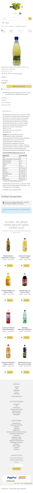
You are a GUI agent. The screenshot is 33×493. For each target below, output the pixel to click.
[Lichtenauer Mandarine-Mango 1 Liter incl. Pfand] (8, 351)
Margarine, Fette (16, 437)
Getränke (16, 426)
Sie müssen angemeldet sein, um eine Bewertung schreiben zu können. (16, 203)
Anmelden (15, 13)
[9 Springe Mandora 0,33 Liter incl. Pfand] (8, 279)
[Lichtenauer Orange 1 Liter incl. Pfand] (25, 245)
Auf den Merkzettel (6, 102)
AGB (16, 406)
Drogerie (16, 447)
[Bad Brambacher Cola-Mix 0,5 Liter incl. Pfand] (25, 351)
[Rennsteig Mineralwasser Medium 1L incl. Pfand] (25, 317)
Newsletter (16, 414)
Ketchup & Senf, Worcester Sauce (16, 432)
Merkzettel (16, 393)
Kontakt (16, 387)
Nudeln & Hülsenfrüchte (16, 440)
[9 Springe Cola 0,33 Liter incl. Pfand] (25, 279)
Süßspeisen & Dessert (16, 442)
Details (10, 265)
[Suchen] (30, 18)
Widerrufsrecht (16, 411)
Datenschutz (16, 407)
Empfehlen (4, 100)
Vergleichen (4, 98)
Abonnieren (16, 468)
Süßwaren (16, 444)
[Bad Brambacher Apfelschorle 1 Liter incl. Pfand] (8, 245)
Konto (16, 392)
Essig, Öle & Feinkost (17, 425)
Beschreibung (7, 111)
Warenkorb (16, 390)
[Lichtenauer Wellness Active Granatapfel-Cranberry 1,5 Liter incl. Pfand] (8, 317)
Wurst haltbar (17, 446)
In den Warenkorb (19, 86)
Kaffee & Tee (16, 430)
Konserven (17, 435)
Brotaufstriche (16, 423)
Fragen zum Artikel (6, 105)
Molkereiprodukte (17, 439)
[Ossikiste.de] (16, 6)
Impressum (16, 404)
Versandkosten (28, 483)
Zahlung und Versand (16, 409)
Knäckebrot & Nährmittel (16, 433)
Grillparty (16, 449)
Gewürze (16, 428)
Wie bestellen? (16, 413)
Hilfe (16, 388)
